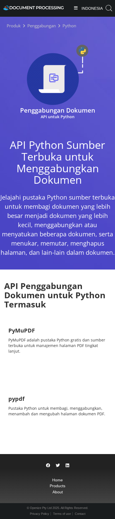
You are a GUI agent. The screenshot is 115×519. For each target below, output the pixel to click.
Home (57, 480)
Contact (80, 513)
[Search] (109, 8)
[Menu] (76, 8)
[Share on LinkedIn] (67, 465)
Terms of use (62, 513)
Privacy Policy (39, 513)
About (57, 492)
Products (57, 486)
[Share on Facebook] (48, 465)
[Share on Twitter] (58, 465)
